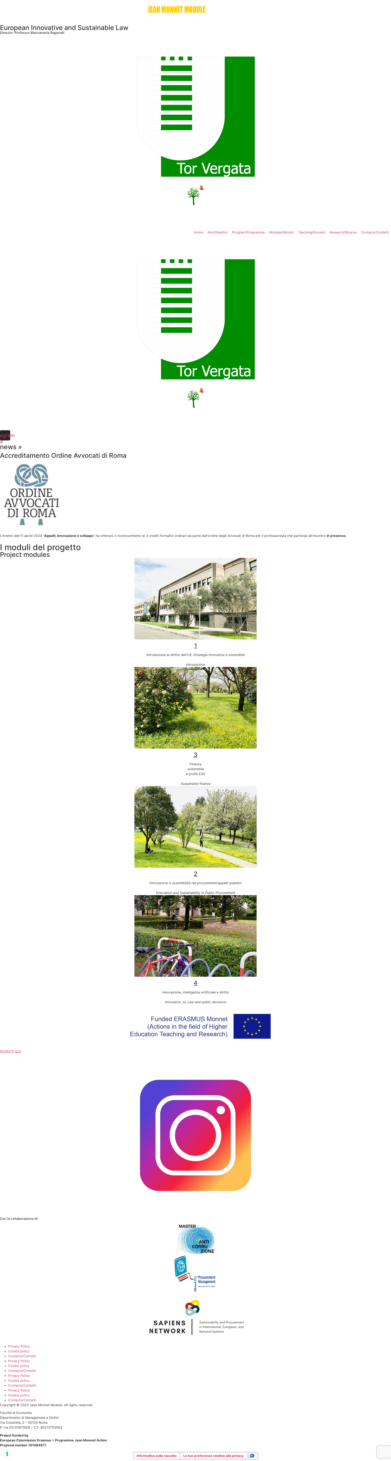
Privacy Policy (19, 1346)
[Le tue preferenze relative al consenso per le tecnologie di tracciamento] (7, 1454)
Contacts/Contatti (22, 1356)
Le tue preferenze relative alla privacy (213, 1456)
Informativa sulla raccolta (157, 1456)
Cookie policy (19, 1351)
